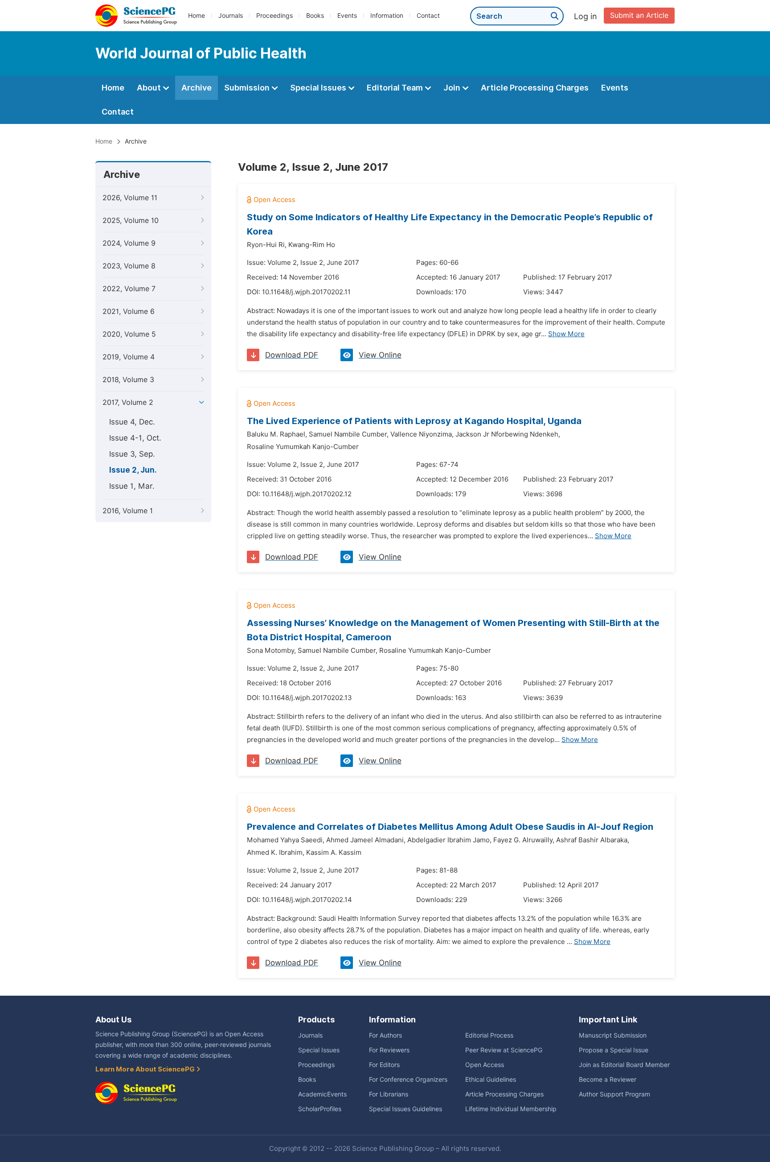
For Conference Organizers (408, 1079)
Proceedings (274, 15)
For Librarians (388, 1094)
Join (452, 87)
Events (347, 15)
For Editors (384, 1064)
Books (315, 15)
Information (386, 15)
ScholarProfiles (319, 1109)
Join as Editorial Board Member (624, 1064)
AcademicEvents (322, 1094)
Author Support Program (614, 1094)
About (150, 87)
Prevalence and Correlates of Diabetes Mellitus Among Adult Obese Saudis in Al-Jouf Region (450, 826)
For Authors (385, 1035)
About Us (113, 1019)
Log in (585, 16)
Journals (230, 15)
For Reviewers (389, 1050)
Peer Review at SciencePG (503, 1050)
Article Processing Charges (535, 87)
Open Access (484, 1064)
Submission (247, 87)
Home (196, 15)
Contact (428, 15)
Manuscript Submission (613, 1035)
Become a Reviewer (607, 1079)
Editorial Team (396, 87)
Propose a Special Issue (613, 1050)
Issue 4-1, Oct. (135, 437)
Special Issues (319, 87)
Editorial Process (489, 1035)
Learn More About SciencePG (145, 1069)
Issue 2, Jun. (133, 470)
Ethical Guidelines (490, 1079)
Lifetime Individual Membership (511, 1109)
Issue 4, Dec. (132, 421)
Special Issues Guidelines (405, 1109)
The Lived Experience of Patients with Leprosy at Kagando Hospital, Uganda (414, 421)
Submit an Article (639, 15)
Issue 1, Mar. (132, 486)
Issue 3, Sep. (132, 453)
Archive (196, 87)
